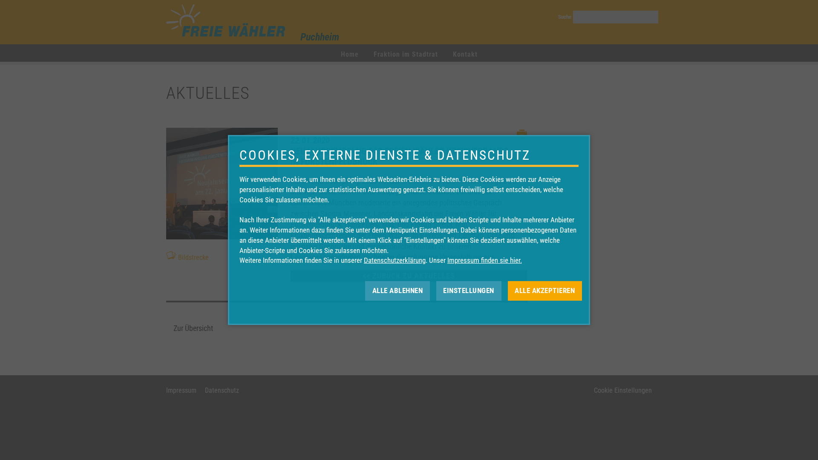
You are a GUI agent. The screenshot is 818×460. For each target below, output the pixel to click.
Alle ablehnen (397, 290)
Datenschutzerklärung (395, 260)
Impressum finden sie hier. (484, 260)
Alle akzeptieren (545, 290)
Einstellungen (468, 290)
